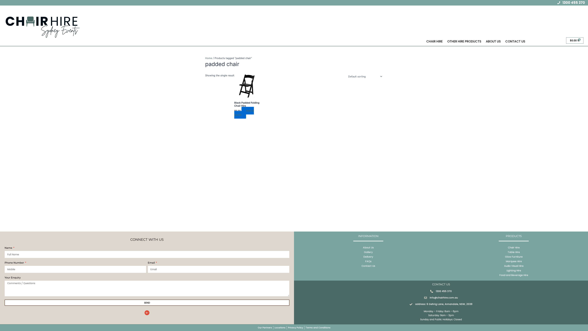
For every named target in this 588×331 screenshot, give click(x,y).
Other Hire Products (464, 41)
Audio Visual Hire (514, 266)
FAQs (368, 261)
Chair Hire (434, 41)
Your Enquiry (13, 277)
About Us (493, 41)
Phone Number (15, 262)
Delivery (368, 257)
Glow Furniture (514, 257)
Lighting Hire (514, 270)
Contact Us (515, 41)
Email (151, 262)
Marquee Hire (514, 261)
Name (9, 247)
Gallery (368, 252)
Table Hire (514, 252)
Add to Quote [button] (244, 112)
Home (208, 58)
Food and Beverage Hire (513, 275)
